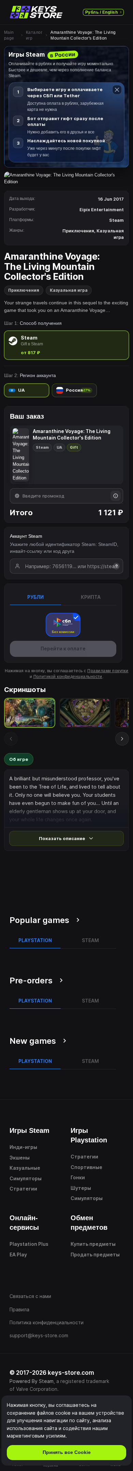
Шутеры (81, 1188)
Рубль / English (101, 12)
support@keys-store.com (39, 1335)
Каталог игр (34, 35)
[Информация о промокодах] (115, 496)
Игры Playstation (89, 1135)
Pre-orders (31, 980)
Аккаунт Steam (26, 536)
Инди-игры (23, 1147)
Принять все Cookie (67, 1452)
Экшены (20, 1157)
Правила (19, 1309)
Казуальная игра (69, 290)
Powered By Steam (32, 1381)
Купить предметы (93, 1244)
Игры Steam (29, 1130)
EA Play (18, 1254)
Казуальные (25, 1168)
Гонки (78, 1177)
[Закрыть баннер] (117, 90)
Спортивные (86, 1167)
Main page (9, 35)
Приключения (23, 290)
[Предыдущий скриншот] (11, 739)
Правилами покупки (107, 670)
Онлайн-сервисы (24, 1222)
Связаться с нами (30, 1296)
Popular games (39, 920)
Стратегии (23, 1189)
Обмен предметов (89, 1222)
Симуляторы (26, 1178)
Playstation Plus (29, 1244)
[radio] (66, 345)
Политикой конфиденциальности (67, 676)
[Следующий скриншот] (122, 739)
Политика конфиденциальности (47, 1322)
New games (33, 1041)
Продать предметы (95, 1254)
